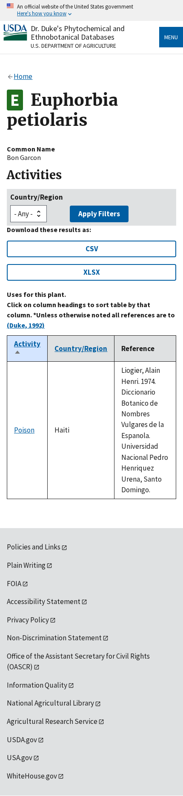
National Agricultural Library (50, 703)
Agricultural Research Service (52, 721)
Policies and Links (33, 547)
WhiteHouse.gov (32, 776)
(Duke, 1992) (26, 325)
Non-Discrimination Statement (54, 637)
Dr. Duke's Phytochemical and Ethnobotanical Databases (78, 32)
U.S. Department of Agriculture (73, 45)
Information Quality (37, 685)
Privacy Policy (28, 620)
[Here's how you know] (91, 10)
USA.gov (19, 757)
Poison (24, 430)
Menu (171, 37)
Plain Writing (26, 565)
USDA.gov (22, 739)
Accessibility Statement (43, 601)
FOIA (14, 583)
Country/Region (36, 197)
